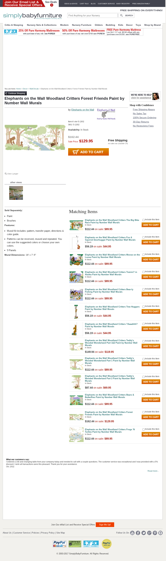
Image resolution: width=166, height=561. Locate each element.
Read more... (153, 471)
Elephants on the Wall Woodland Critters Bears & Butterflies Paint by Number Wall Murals (109, 396)
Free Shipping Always (144, 109)
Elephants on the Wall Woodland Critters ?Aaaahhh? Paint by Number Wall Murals (111, 325)
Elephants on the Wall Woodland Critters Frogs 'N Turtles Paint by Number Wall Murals (110, 430)
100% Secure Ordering (144, 117)
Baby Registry (123, 4)
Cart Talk (84, 4)
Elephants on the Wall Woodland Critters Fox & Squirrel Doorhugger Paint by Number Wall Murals (110, 238)
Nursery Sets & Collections (42, 25)
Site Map (60, 533)
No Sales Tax (139, 113)
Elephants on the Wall (82, 109)
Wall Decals (34, 89)
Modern (64, 25)
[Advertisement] (84, 60)
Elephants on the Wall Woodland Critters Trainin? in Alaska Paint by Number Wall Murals (111, 273)
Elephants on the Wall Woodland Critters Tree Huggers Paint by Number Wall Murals (112, 308)
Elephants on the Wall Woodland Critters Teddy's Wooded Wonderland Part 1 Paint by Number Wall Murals (110, 360)
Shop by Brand (152, 25)
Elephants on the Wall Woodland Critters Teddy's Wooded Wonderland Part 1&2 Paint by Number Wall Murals (111, 342)
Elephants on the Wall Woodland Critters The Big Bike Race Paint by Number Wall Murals (112, 221)
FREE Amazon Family (141, 4)
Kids (120, 25)
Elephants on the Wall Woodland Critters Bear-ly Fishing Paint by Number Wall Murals (109, 290)
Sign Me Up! (105, 524)
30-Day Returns (141, 121)
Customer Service (106, 4)
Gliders (99, 25)
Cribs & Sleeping (14, 25)
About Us (7, 533)
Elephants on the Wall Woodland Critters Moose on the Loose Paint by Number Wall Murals (112, 256)
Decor (129, 25)
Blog (93, 4)
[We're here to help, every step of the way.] (145, 100)
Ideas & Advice (71, 4)
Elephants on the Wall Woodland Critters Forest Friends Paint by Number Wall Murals (109, 413)
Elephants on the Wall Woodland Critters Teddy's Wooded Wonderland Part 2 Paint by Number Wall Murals (110, 378)
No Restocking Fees (143, 126)
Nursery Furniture (81, 25)
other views (16, 182)
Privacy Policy (48, 533)
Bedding (110, 25)
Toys (138, 25)
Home (18, 89)
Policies (35, 533)
